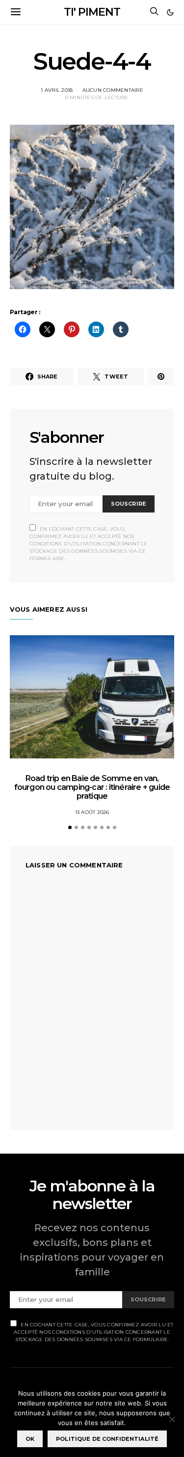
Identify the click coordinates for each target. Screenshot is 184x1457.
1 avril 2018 (57, 90)
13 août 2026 (92, 812)
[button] (170, 12)
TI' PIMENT (92, 12)
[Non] (172, 1419)
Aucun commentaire (112, 90)
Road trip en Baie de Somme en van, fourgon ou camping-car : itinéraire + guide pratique (92, 787)
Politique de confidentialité (107, 1438)
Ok (30, 1438)
